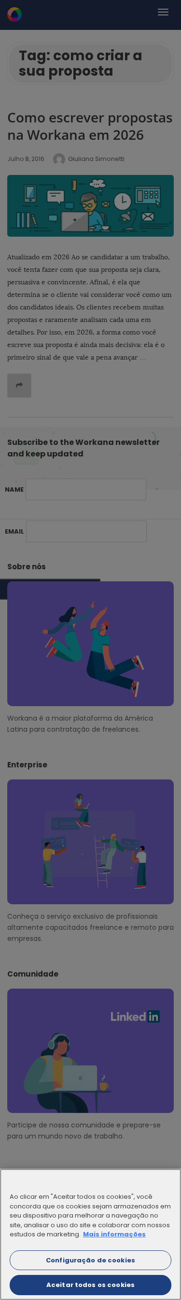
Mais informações (114, 1234)
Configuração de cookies (90, 1260)
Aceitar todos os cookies (90, 1284)
